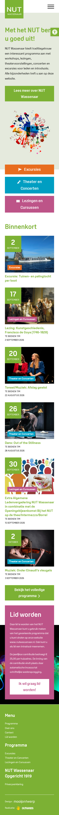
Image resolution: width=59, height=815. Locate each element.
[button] (54, 32)
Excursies (14, 267)
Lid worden (11, 737)
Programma (11, 723)
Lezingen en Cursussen (22, 319)
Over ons (9, 728)
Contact (9, 732)
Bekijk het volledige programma (29, 592)
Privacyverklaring (14, 784)
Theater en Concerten (21, 378)
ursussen (31, 204)
